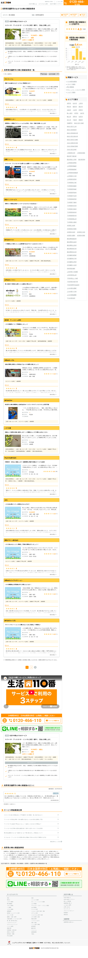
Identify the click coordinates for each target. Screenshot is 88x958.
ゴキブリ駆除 (71, 84)
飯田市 (75, 107)
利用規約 (66, 912)
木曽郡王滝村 (81, 232)
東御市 (81, 120)
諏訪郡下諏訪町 (72, 156)
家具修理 (33, 926)
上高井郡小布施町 (72, 272)
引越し (32, 934)
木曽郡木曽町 (81, 235)
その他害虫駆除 (72, 81)
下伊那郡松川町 (72, 182)
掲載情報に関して (68, 903)
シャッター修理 (35, 899)
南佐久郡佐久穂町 (72, 140)
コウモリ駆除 (10, 909)
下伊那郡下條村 (72, 202)
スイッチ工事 (10, 915)
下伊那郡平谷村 (72, 196)
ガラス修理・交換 (35, 916)
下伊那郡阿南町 (72, 189)
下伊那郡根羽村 (72, 199)
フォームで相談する (53, 720)
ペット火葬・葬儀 (35, 924)
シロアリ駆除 (71, 92)
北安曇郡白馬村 (72, 262)
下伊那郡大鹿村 (72, 222)
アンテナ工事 (34, 909)
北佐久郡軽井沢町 (72, 143)
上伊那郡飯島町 (72, 169)
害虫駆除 (13, 863)
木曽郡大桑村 (71, 235)
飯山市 (69, 116)
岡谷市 (69, 107)
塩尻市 (81, 116)
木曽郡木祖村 (71, 232)
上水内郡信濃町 (72, 288)
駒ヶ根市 (69, 113)
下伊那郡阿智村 (72, 192)
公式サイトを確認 (27, 40)
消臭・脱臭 (34, 922)
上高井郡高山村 (72, 275)
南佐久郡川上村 (72, 126)
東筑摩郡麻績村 (72, 239)
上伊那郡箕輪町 (72, 166)
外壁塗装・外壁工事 (11, 930)
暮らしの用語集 (67, 901)
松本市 (75, 103)
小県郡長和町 (81, 153)
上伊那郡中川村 (72, 176)
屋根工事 (9, 928)
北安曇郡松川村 (72, 258)
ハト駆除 (9, 907)
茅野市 (75, 116)
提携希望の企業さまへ (69, 922)
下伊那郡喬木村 (72, 215)
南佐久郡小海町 (79, 123)
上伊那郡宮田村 (72, 179)
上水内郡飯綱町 (72, 295)
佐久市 (69, 120)
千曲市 (75, 120)
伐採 (32, 898)
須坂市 (69, 110)
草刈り (8, 899)
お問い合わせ (67, 907)
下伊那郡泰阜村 (72, 212)
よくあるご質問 (59, 1)
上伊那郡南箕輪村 (72, 173)
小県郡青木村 (71, 153)
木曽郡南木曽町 (72, 229)
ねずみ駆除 (34, 907)
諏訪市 (81, 107)
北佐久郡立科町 (72, 149)
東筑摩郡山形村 (72, 245)
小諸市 (75, 110)
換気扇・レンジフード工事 (13, 913)
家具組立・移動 (10, 934)
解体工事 (33, 928)
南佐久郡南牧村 (72, 130)
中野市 (76, 113)
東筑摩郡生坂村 (72, 242)
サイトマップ (67, 908)
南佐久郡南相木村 (72, 133)
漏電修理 (9, 911)
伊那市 (81, 110)
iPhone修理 (9, 935)
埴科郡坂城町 (71, 268)
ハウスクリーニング (11, 922)
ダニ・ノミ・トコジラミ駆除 (76, 90)
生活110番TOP (5, 863)
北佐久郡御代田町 (72, 146)
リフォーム (34, 930)
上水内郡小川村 (72, 291)
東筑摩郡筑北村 (72, 252)
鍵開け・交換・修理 (11, 916)
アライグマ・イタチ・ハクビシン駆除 (40, 905)
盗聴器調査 (34, 932)
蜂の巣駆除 (70, 87)
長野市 (69, 103)
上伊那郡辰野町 (72, 163)
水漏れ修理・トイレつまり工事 (14, 918)
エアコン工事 (34, 913)
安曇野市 (69, 123)
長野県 (26, 863)
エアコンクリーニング (12, 924)
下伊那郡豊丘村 (72, 219)
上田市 (81, 103)
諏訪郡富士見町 (72, 159)
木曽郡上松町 (71, 225)
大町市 (82, 113)
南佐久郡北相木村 (72, 136)
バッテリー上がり (35, 920)
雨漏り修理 (34, 918)
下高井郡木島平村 (72, 282)
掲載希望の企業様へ (49, 1)
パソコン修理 (10, 926)
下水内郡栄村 (71, 298)
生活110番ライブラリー (56, 4)
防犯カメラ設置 (10, 932)
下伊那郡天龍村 (72, 209)
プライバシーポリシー (69, 910)
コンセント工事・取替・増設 (38, 911)
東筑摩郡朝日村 (72, 248)
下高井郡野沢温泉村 (73, 285)
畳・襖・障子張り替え (12, 920)
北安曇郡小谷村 (72, 265)
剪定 (8, 898)
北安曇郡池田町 (72, 255)
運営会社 (66, 914)
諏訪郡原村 (81, 159)
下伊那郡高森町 (72, 186)
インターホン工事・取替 (37, 915)
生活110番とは (33, 4)
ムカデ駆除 (34, 903)
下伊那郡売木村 (72, 206)
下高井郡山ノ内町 (72, 278)
